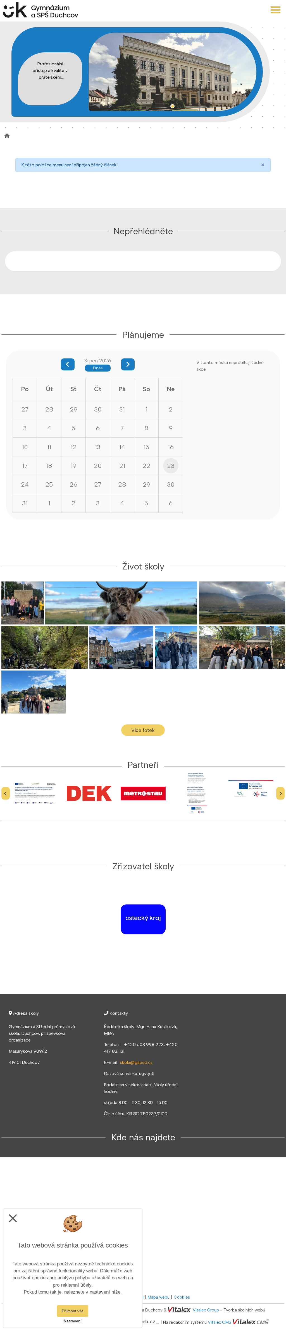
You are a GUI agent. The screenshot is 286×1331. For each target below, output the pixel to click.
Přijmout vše (73, 1311)
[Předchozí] (5, 793)
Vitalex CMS (219, 1322)
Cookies (182, 1297)
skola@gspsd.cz (136, 1062)
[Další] (280, 793)
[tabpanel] (172, 72)
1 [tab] (172, 106)
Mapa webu (159, 1297)
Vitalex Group (206, 1310)
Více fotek (143, 730)
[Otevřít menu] (275, 10)
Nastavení (73, 1321)
